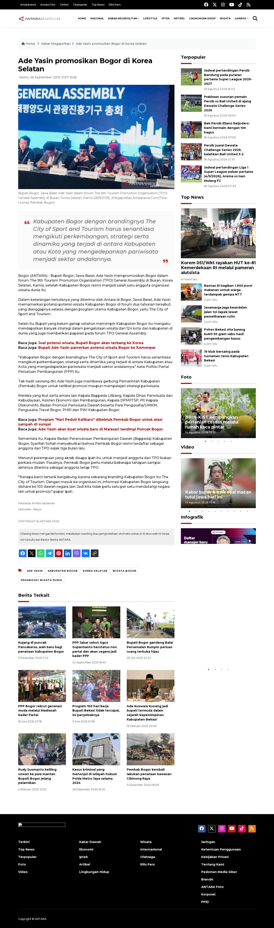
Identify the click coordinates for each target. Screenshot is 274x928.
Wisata (225, 18)
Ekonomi (86, 849)
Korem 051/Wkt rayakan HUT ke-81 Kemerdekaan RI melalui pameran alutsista (218, 267)
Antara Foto (47, 4)
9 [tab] (241, 511)
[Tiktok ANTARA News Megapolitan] (240, 5)
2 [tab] (212, 441)
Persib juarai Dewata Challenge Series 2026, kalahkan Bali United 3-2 (224, 149)
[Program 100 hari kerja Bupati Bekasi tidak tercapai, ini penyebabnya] (96, 685)
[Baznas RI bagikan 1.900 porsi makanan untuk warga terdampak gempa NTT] (191, 292)
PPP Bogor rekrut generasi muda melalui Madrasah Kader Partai (40, 710)
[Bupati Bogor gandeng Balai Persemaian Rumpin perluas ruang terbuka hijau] (150, 622)
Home (82, 18)
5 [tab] (231, 441)
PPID (205, 902)
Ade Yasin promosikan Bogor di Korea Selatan (111, 44)
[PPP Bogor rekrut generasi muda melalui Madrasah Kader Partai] (42, 685)
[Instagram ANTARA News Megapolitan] (223, 5)
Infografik (192, 517)
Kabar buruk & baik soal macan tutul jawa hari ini (218, 494)
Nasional (97, 18)
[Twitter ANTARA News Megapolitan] (215, 5)
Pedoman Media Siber (219, 872)
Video (187, 447)
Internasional (151, 849)
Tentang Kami (212, 864)
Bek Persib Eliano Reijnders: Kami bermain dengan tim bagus (226, 127)
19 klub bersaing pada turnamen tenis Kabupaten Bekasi (226, 356)
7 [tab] (228, 511)
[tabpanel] (218, 413)
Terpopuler (80, 4)
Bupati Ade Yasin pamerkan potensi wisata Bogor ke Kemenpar (97, 348)
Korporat (208, 894)
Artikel (179, 18)
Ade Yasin (35, 570)
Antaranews (28, 4)
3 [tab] (218, 441)
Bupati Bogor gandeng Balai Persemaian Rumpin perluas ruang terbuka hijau (150, 647)
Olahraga (147, 857)
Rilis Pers (115, 4)
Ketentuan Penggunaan (221, 849)
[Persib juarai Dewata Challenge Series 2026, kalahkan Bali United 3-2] (191, 151)
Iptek (166, 18)
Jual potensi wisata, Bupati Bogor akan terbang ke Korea (90, 343)
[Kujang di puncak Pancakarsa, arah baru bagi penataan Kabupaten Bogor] (42, 622)
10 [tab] (247, 511)
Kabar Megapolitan (122, 18)
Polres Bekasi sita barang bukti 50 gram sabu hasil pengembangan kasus (224, 334)
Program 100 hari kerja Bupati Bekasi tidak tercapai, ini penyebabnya (96, 710)
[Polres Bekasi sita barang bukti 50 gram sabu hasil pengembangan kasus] (191, 336)
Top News (98, 4)
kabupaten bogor (63, 570)
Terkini (64, 4)
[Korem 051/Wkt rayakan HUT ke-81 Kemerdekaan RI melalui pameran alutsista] (218, 233)
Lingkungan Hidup (202, 18)
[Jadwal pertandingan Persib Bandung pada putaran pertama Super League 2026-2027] (191, 77)
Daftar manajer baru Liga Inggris (212, 652)
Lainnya (241, 18)
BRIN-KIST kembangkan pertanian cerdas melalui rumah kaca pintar (212, 422)
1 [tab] (205, 441)
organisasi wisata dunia (41, 580)
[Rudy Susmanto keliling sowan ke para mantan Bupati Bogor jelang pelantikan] (42, 749)
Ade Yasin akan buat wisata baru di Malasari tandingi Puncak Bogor (100, 429)
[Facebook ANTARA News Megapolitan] (206, 5)
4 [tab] (225, 441)
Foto (186, 377)
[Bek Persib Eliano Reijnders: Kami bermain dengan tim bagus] (191, 129)
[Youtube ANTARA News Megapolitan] (231, 5)
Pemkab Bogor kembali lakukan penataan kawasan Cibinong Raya (149, 774)
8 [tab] (234, 511)
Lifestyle (150, 18)
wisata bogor (124, 570)
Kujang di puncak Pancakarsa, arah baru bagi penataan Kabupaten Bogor (41, 647)
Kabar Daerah (90, 842)
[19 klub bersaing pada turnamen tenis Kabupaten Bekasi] (191, 358)
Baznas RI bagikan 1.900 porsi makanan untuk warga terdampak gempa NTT (228, 290)
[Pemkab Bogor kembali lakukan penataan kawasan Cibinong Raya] (150, 749)
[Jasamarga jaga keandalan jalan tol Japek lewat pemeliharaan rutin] (191, 314)
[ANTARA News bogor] (39, 18)
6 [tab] (221, 511)
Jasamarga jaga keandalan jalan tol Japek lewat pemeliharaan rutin (225, 312)
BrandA (207, 879)
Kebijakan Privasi (215, 857)
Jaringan (208, 842)
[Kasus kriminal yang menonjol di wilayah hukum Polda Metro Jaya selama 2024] (96, 749)
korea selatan (95, 570)
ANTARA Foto (212, 887)
